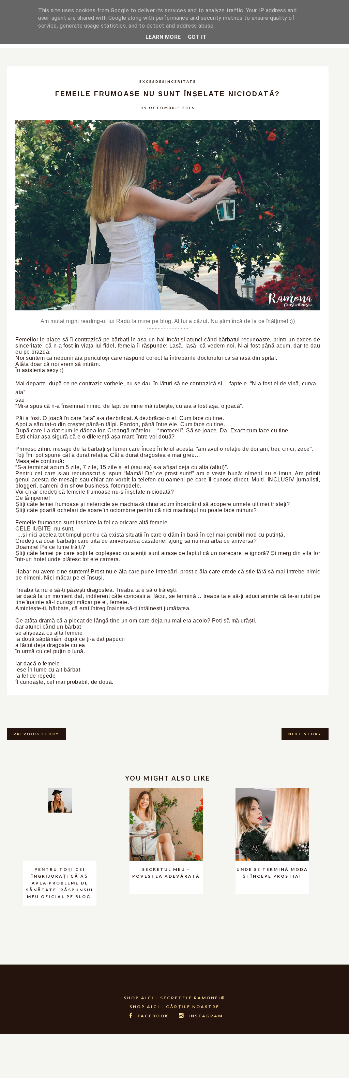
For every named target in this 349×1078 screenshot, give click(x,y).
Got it (197, 37)
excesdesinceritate (167, 81)
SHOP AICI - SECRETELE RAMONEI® (175, 997)
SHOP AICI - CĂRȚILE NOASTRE (174, 1006)
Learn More (163, 37)
